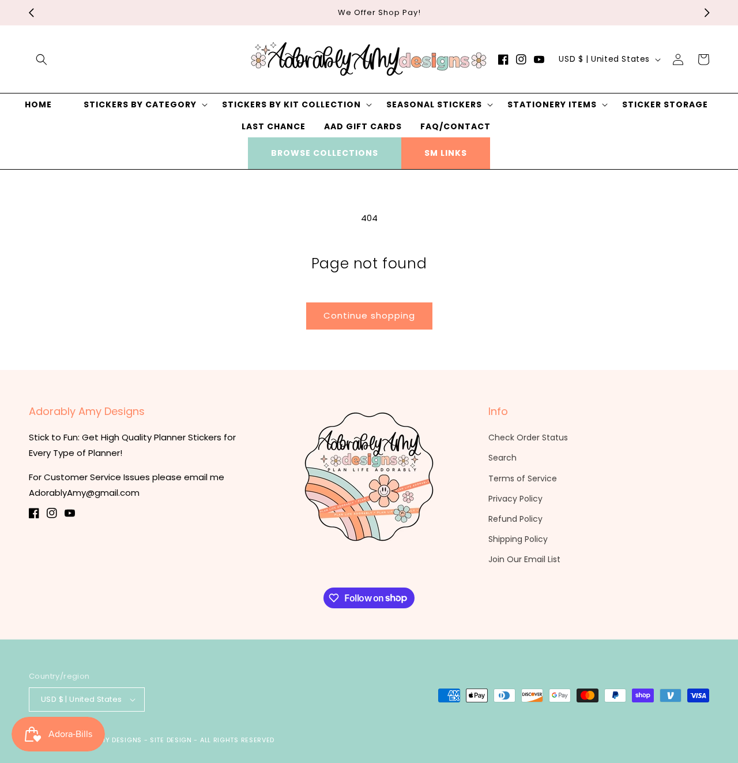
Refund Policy (515, 519)
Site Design (171, 740)
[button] (41, 59)
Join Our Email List (524, 559)
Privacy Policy (515, 498)
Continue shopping (369, 315)
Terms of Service (522, 478)
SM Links (445, 153)
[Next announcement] (707, 12)
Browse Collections (324, 153)
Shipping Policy (518, 539)
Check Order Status (528, 437)
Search (502, 457)
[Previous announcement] (31, 12)
